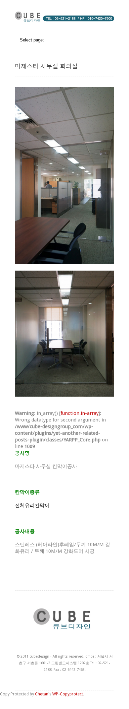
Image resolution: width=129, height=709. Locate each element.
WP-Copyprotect (67, 693)
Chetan (41, 693)
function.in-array (80, 413)
